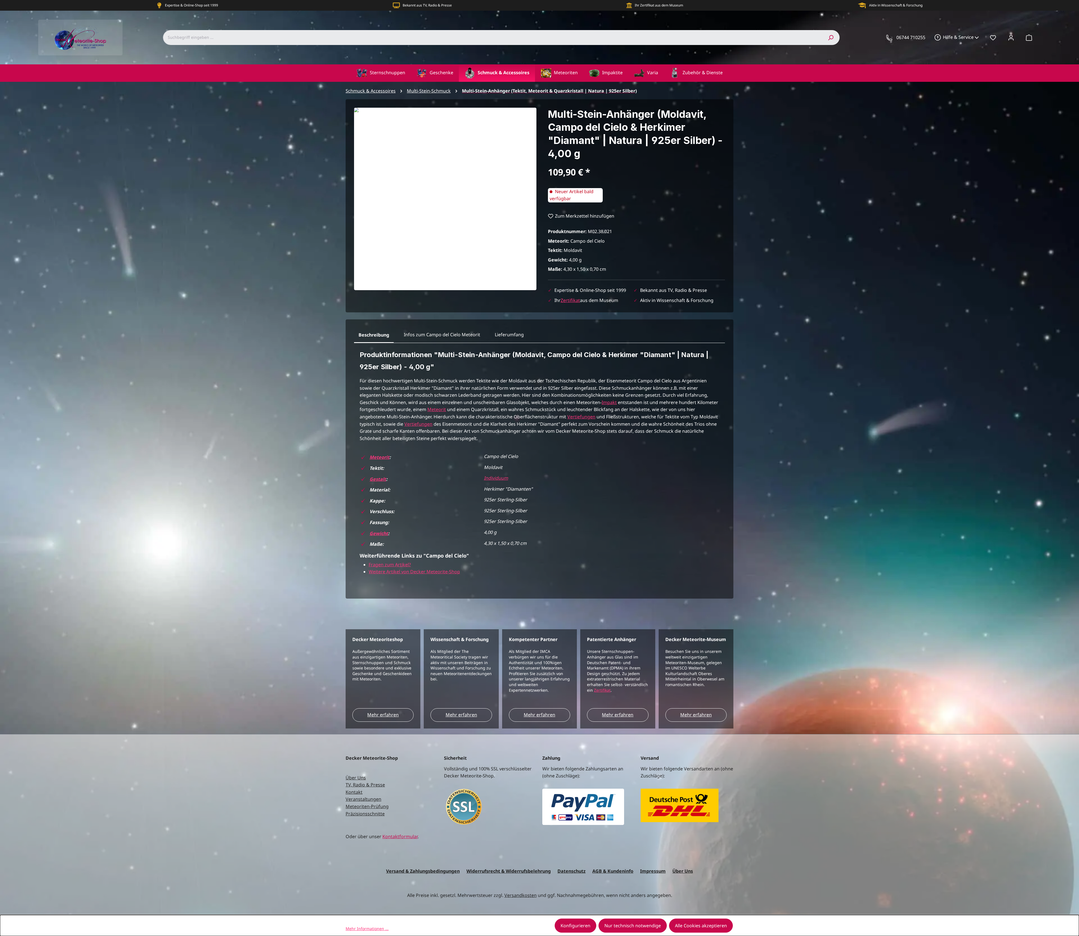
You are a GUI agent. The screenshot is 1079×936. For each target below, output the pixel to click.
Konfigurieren (575, 926)
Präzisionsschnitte (365, 814)
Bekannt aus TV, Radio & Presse (427, 5)
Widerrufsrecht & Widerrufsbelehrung (508, 871)
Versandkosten (520, 895)
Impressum (653, 871)
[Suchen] (831, 37)
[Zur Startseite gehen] (80, 37)
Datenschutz (571, 871)
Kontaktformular (400, 836)
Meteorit (436, 409)
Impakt (609, 402)
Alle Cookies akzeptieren (701, 926)
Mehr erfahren (383, 715)
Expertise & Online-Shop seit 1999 (191, 5)
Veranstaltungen (363, 799)
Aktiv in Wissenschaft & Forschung (895, 5)
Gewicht (379, 533)
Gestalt (378, 479)
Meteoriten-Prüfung (367, 806)
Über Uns (356, 778)
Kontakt (354, 792)
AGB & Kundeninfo (612, 871)
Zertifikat (570, 300)
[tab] (374, 335)
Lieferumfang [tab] (509, 334)
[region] (445, 199)
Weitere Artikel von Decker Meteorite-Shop (414, 572)
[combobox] (492, 37)
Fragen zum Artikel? (390, 564)
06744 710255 (910, 37)
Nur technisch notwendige (632, 926)
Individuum (496, 478)
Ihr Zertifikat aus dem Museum (659, 5)
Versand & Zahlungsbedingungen (423, 871)
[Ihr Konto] (1011, 37)
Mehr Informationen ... (367, 928)
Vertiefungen (581, 417)
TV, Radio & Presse (365, 785)
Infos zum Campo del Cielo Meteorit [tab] (442, 334)
